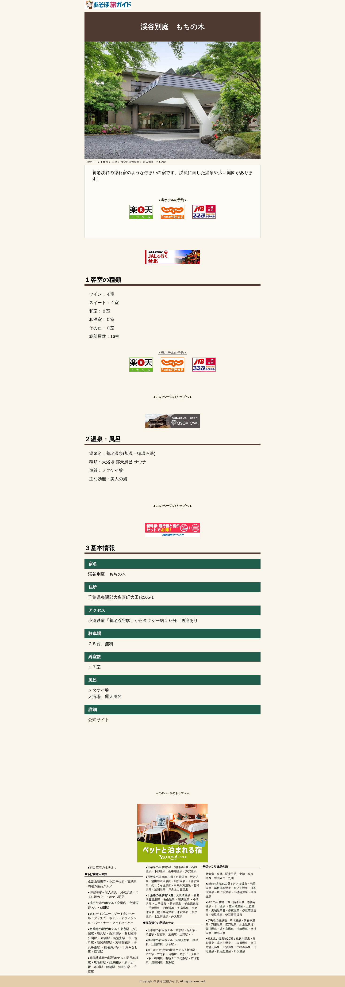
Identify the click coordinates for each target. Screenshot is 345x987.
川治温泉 (228, 947)
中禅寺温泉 (244, 947)
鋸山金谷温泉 (165, 912)
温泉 (114, 161)
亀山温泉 (169, 899)
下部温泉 (159, 871)
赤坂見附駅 (183, 940)
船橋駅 (110, 967)
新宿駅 (161, 934)
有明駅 (158, 958)
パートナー (101, 923)
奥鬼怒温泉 (224, 951)
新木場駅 (115, 933)
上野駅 (184, 934)
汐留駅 (150, 954)
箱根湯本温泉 (222, 888)
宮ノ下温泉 (241, 888)
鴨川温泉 (183, 899)
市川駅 (98, 967)
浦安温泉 (182, 912)
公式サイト (98, 719)
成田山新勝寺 (97, 881)
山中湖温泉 (175, 871)
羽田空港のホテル (102, 867)
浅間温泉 (159, 889)
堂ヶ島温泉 (236, 906)
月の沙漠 (126, 892)
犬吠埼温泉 (183, 895)
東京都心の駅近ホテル (160, 922)
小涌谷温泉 (241, 892)
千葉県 (104, 161)
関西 (208, 878)
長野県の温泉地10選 (160, 877)
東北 (219, 874)
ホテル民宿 (116, 897)
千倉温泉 (154, 908)
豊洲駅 (169, 962)
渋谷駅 (150, 934)
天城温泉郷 (218, 910)
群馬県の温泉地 (217, 920)
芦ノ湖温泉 (240, 883)
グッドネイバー (123, 923)
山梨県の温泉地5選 (159, 867)
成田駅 (104, 907)
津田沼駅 (124, 967)
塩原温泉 (242, 943)
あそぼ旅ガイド (167, 981)
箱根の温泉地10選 (218, 883)
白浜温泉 (169, 908)
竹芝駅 (161, 954)
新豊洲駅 (157, 962)
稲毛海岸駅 (111, 947)
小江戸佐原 (116, 881)
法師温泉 (242, 928)
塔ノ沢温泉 (224, 892)
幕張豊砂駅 (122, 942)
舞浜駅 (105, 938)
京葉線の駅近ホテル (103, 929)
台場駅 (172, 954)
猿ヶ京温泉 (227, 928)
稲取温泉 (216, 914)
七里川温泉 (161, 916)
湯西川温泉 (224, 943)
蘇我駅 (98, 951)
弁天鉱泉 (176, 916)
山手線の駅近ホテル (160, 930)
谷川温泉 (211, 928)
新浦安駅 (119, 938)
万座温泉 (216, 924)
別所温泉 (179, 881)
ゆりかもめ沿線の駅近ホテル (165, 950)
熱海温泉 (238, 902)
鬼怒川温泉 (243, 938)
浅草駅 (169, 944)
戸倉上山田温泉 (178, 889)
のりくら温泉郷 (161, 885)
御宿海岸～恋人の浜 (103, 892)
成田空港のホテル (102, 903)
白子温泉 (160, 903)
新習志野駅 (104, 942)
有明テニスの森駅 (176, 958)
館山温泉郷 (191, 903)
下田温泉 (219, 906)
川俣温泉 (239, 951)
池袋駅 (172, 934)
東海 (250, 874)
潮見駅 (101, 933)
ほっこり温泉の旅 (216, 866)
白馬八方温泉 (182, 885)
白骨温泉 (181, 877)
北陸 (242, 874)
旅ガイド (92, 161)
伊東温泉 (233, 910)
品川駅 (191, 930)
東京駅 (124, 929)
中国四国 (219, 878)
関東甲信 (231, 874)
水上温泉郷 (246, 924)
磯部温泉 (219, 933)
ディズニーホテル (106, 918)
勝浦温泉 (175, 903)
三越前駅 (157, 944)
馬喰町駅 (100, 962)
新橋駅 (191, 950)
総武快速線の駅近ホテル (106, 958)
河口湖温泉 (181, 867)
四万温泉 (231, 924)
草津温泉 (235, 920)
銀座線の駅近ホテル (160, 940)
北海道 (210, 874)
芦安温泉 (190, 871)
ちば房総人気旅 (97, 874)
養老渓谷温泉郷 (130, 161)
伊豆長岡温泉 (233, 914)
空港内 (121, 903)
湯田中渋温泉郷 (161, 881)
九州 (231, 878)
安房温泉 (183, 908)
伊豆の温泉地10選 (218, 902)
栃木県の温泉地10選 (220, 938)
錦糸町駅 (115, 962)
